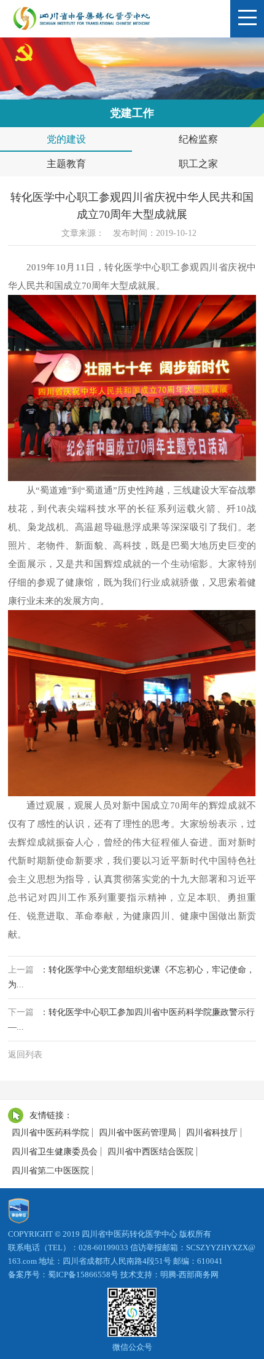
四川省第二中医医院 (50, 1170)
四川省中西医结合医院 (150, 1151)
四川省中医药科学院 (50, 1132)
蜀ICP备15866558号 (83, 1274)
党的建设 (66, 139)
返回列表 (25, 1054)
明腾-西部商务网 (189, 1274)
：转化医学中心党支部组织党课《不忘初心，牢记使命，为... (131, 977)
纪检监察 (198, 139)
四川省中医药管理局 (137, 1132)
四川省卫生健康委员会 (55, 1151)
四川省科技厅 (212, 1132)
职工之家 (198, 164)
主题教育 (66, 164)
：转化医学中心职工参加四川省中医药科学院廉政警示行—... (131, 1020)
